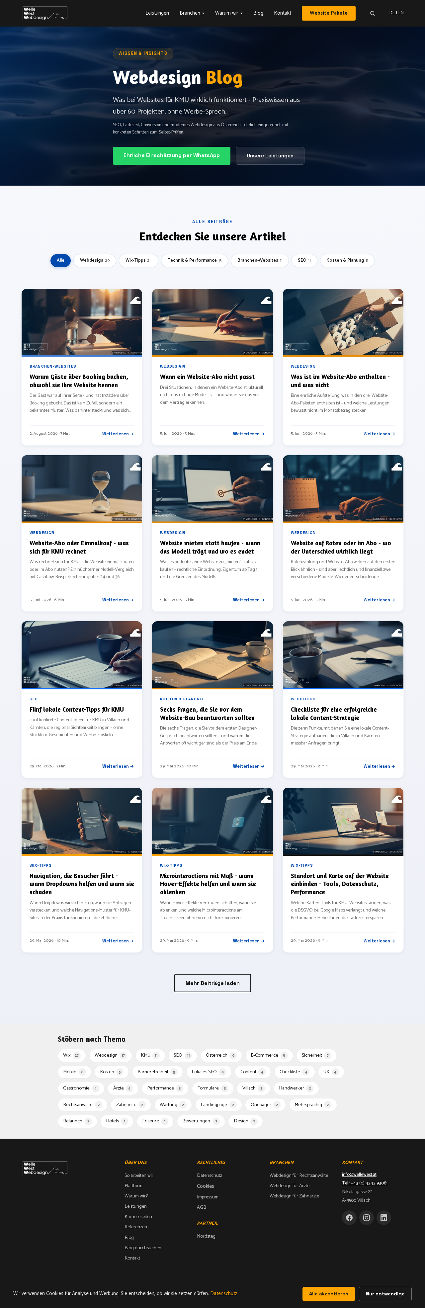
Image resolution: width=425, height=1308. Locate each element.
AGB (201, 1207)
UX (329, 1072)
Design (244, 1121)
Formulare (211, 1088)
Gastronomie (80, 1088)
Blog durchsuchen (143, 1248)
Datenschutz (209, 1175)
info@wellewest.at (359, 1174)
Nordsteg (206, 1236)
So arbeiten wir (139, 1175)
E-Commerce (268, 1055)
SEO (304, 260)
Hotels (115, 1121)
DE (392, 13)
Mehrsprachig (312, 1105)
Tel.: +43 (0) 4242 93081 (364, 1183)
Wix (71, 1055)
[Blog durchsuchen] (372, 13)
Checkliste (293, 1072)
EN (401, 13)
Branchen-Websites (260, 260)
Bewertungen (199, 1121)
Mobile (73, 1072)
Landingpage (217, 1105)
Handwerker (295, 1088)
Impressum (207, 1197)
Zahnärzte (129, 1105)
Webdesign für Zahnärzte (294, 1196)
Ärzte (122, 1088)
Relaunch (76, 1121)
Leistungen (157, 13)
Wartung (172, 1105)
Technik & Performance (194, 260)
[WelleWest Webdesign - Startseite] (46, 13)
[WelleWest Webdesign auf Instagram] (366, 1217)
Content (251, 1072)
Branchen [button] (190, 13)
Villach (252, 1088)
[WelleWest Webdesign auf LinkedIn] (384, 1217)
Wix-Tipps (139, 260)
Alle (60, 260)
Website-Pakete (329, 13)
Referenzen (136, 1227)
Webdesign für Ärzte (289, 1186)
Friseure (153, 1121)
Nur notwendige (385, 1294)
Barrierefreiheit (156, 1072)
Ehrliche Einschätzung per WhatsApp (172, 155)
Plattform (133, 1186)
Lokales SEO (208, 1072)
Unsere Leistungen (270, 155)
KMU (149, 1055)
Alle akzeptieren (328, 1294)
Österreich (220, 1055)
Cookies (205, 1186)
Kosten (110, 1072)
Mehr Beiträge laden (213, 983)
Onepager (264, 1105)
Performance (164, 1088)
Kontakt (282, 13)
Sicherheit (315, 1055)
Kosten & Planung (347, 260)
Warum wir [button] (226, 13)
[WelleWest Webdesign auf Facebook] (349, 1217)
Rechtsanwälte (81, 1105)
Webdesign (95, 260)
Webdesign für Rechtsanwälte (299, 1175)
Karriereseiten (138, 1217)
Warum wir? (136, 1196)
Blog (258, 13)
